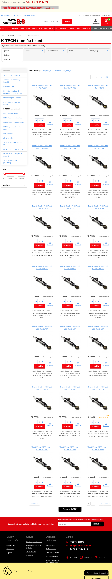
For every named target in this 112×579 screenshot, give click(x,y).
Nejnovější (67, 71)
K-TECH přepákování (10, 113)
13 (101, 77)
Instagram (88, 557)
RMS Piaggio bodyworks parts (12, 128)
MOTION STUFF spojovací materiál (12, 155)
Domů (3, 36)
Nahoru (34, 504)
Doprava (9, 553)
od (4, 178)
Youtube (102, 557)
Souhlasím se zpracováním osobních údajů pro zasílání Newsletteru (82, 520)
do (16, 178)
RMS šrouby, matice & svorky (13, 122)
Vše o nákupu (5, 15)
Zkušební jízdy (11, 545)
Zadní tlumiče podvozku (12, 75)
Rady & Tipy (17, 15)
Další (106, 77)
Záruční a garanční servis (34, 542)
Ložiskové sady (8, 86)
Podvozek (20, 36)
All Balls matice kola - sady (13, 149)
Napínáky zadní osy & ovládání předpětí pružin (12, 92)
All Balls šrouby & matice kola (12, 143)
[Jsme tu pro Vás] (30, 7)
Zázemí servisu (31, 552)
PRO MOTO (11, 36)
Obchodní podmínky (52, 553)
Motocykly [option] (7, 59)
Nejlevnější (47, 71)
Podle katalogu (34, 71)
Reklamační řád (51, 549)
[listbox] (12, 57)
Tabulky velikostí (29, 15)
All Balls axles (8, 138)
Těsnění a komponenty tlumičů (11, 81)
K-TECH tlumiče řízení (11, 109)
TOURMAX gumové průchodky (10, 161)
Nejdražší (57, 71)
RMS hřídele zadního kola (12, 118)
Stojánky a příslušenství (12, 98)
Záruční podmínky (52, 557)
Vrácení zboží (50, 545)
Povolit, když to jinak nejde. (97, 573)
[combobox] (12, 50)
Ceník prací (29, 556)
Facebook (73, 557)
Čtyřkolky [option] (7, 55)
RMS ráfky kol (8, 133)
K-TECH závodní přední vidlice (11, 103)
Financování (10, 549)
